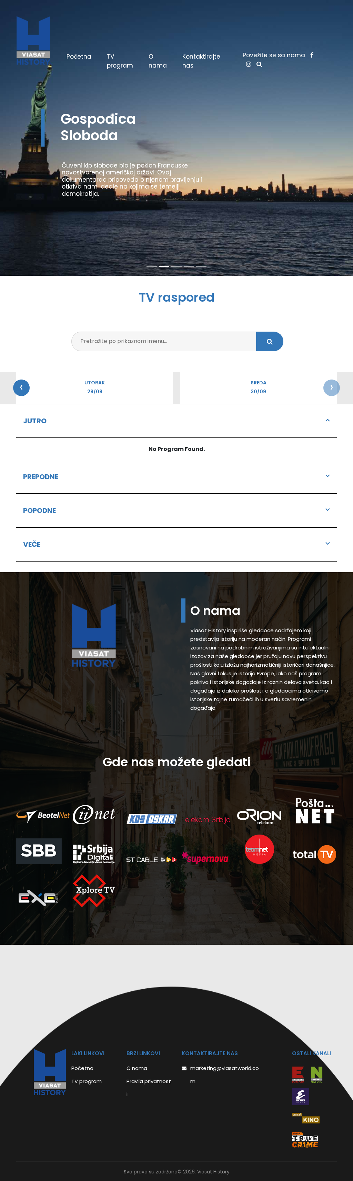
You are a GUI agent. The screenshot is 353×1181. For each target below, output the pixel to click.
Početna (82, 56)
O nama (158, 61)
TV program (120, 61)
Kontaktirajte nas (201, 61)
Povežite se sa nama (275, 55)
